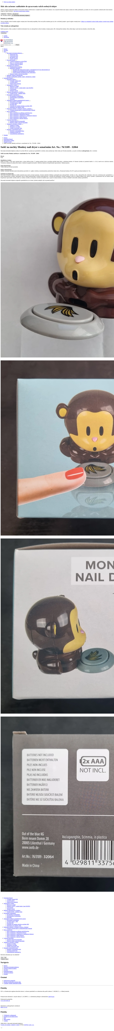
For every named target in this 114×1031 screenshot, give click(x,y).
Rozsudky (12, 99)
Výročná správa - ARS (15, 103)
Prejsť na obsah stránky (9, 2)
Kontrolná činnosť (8, 139)
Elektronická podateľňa (9, 980)
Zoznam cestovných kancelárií (17, 121)
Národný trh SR (14, 90)
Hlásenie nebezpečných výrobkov (12, 910)
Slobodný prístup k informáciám (15, 75)
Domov (5, 49)
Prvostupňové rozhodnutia (16, 96)
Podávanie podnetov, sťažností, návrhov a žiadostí (16, 927)
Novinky (6, 50)
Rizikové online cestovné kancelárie (19, 74)
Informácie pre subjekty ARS (17, 107)
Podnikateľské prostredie (16, 67)
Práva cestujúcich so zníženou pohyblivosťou (21, 113)
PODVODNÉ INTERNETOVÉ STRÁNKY (24, 72)
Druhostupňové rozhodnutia (17, 97)
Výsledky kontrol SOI (15, 81)
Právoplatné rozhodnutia (16, 101)
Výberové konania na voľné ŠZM (18, 61)
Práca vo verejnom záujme (16, 62)
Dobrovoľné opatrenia (15, 83)
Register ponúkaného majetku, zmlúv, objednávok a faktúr (21, 76)
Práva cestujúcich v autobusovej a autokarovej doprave (23, 115)
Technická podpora (8, 972)
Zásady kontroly (14, 58)
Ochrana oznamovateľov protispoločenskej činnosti (22, 110)
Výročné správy (14, 82)
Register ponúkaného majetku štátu (12, 982)
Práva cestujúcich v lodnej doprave (18, 117)
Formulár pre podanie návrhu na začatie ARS (21, 106)
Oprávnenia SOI (14, 56)
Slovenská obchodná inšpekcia (11, 967)
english (5, 35)
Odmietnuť (3, 13)
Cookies (6, 1020)
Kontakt (6, 135)
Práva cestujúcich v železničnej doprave (19, 114)
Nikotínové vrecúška (15, 126)
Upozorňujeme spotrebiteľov (17, 133)
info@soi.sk (51, 996)
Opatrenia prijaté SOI (15, 132)
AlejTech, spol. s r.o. (29, 1024)
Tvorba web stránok (5, 1024)
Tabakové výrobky (14, 125)
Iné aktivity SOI (14, 57)
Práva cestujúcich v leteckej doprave (19, 118)
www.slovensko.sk (5, 1000)
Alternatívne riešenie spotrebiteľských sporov (15, 918)
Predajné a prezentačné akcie (17, 131)
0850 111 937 (4, 1007)
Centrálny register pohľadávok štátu (12, 983)
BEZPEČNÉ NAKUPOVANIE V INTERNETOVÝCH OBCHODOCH (31, 69)
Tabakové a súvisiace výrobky (11, 942)
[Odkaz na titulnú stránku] (7, 43)
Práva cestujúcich (8, 930)
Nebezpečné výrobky (9, 140)
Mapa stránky (7, 1019)
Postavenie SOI (14, 54)
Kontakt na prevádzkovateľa (11, 1016)
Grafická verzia (4, 31)
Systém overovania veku (16, 128)
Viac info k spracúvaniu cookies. (21, 11)
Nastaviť (9, 13)
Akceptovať (15, 13)
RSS (5, 1018)
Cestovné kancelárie (9, 938)
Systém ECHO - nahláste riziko (17, 93)
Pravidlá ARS (13, 104)
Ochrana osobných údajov (16, 64)
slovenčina (6, 37)
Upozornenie (13, 89)
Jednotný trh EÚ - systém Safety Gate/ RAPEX (21, 87)
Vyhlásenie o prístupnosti (10, 1015)
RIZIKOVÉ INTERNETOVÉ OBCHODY (24, 71)
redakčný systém (15, 1024)
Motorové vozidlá (14, 86)
